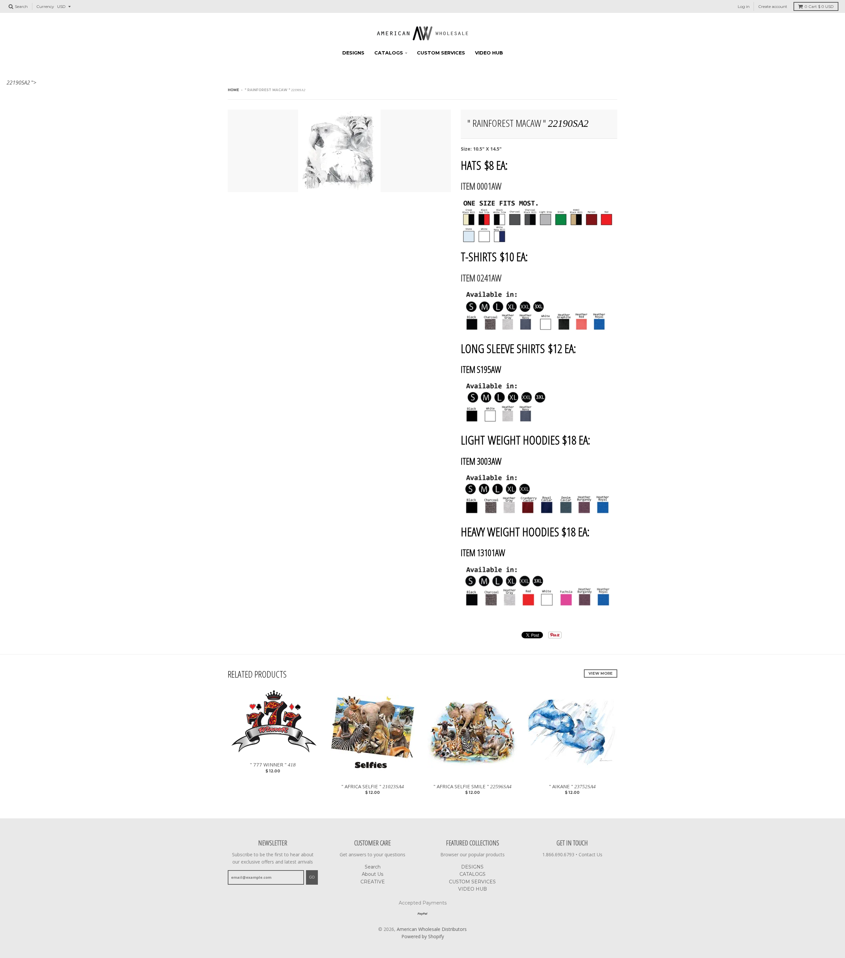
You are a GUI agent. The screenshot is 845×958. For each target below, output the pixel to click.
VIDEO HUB (489, 53)
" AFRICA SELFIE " (372, 786)
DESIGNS (353, 53)
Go (312, 877)
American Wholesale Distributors (432, 929)
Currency (45, 6)
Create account (772, 6)
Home (233, 90)
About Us (372, 874)
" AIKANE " (572, 786)
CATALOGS (388, 53)
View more (601, 673)
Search (373, 867)
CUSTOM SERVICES (441, 53)
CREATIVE (372, 882)
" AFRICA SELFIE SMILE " (472, 786)
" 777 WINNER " (273, 764)
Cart (819, 6)
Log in (744, 6)
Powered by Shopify (422, 936)
